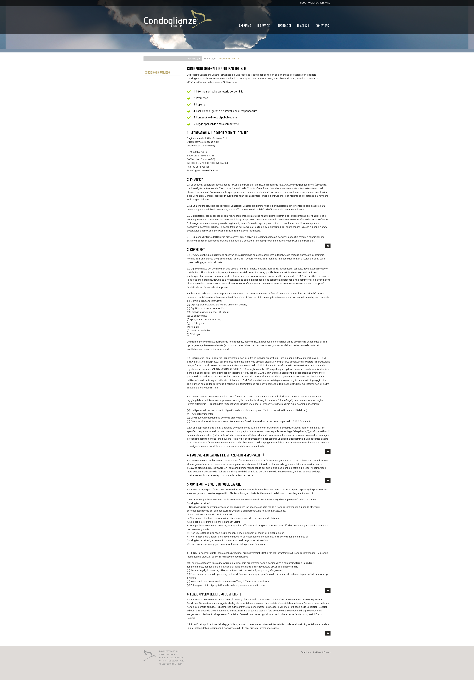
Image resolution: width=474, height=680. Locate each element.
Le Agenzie (303, 25)
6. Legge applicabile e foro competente (216, 124)
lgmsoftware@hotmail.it (207, 170)
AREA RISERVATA (321, 3)
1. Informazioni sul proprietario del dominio (218, 91)
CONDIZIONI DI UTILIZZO (157, 72)
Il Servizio (263, 25)
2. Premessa (200, 98)
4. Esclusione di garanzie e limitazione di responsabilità (225, 111)
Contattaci (323, 25)
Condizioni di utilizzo (311, 652)
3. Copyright (200, 104)
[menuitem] (322, 25)
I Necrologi (284, 25)
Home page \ (210, 58)
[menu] (284, 25)
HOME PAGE (306, 3)
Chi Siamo (245, 25)
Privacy (327, 652)
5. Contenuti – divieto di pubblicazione (215, 117)
